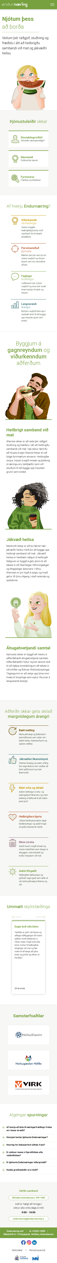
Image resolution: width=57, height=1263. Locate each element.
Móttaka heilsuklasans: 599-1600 (28, 1197)
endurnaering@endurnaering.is (28, 1219)
